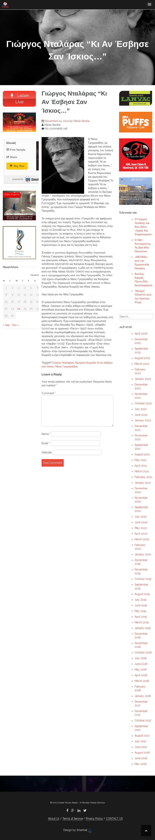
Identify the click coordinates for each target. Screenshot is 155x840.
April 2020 (141, 533)
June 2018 (141, 663)
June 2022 (141, 414)
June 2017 (141, 746)
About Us (53, 818)
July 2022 (141, 409)
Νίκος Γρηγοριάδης (66, 366)
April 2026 (141, 333)
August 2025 (142, 358)
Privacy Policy (94, 818)
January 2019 (143, 628)
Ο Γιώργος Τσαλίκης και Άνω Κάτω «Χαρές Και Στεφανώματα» (143, 227)
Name (46, 433)
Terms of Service (72, 818)
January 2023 (143, 378)
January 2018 (143, 695)
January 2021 (143, 482)
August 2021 (142, 454)
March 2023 (142, 363)
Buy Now (18, 165)
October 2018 (143, 652)
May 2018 (140, 669)
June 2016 (141, 758)
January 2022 (143, 420)
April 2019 (141, 616)
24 (18, 308)
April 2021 (141, 465)
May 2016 (140, 763)
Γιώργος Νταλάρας (63, 362)
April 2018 (141, 675)
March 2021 (142, 471)
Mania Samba (82, 121)
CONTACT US (114, 818)
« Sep (6, 325)
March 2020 (142, 539)
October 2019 (143, 578)
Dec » (15, 325)
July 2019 (140, 599)
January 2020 (143, 554)
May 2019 (140, 611)
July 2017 (140, 741)
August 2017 (142, 735)
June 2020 (141, 522)
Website (47, 452)
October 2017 (143, 720)
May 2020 (141, 527)
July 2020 (141, 516)
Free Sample (17, 149)
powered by (17, 179)
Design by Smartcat (75, 830)
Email (46, 443)
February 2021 (143, 477)
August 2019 (142, 594)
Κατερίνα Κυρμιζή (85, 362)
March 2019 (142, 622)
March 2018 (142, 680)
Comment (49, 393)
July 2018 (140, 658)
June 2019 (141, 605)
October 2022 (143, 403)
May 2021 (140, 460)
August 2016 (142, 752)
